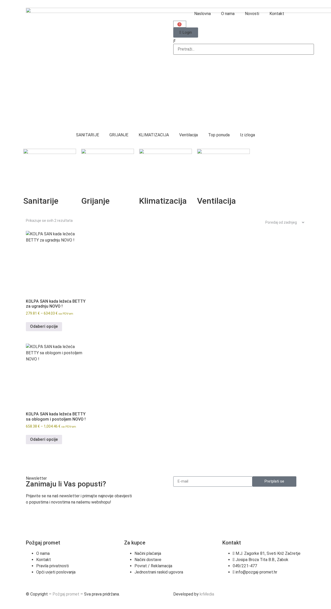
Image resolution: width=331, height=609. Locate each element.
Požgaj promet (65, 594)
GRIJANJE (118, 134)
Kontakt (276, 13)
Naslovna (202, 13)
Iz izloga (247, 134)
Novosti (252, 13)
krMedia (207, 594)
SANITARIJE (87, 134)
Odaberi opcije (44, 326)
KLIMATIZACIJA (154, 134)
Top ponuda (219, 134)
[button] (239, 41)
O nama (228, 13)
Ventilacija (188, 134)
